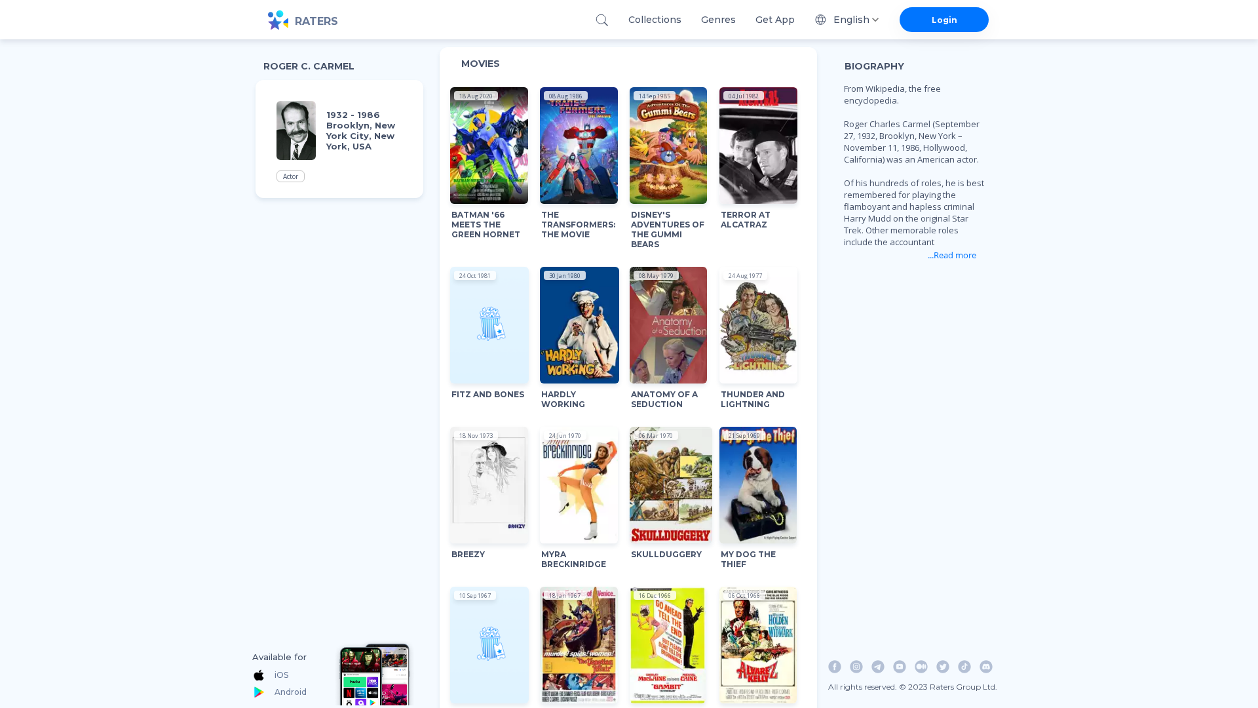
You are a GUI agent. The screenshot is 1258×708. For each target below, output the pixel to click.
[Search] (602, 20)
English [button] (851, 20)
